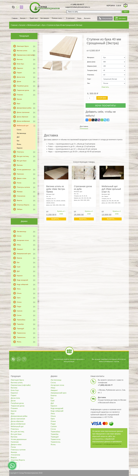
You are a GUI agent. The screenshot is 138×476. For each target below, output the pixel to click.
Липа (18, 289)
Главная (15, 18)
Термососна (21, 333)
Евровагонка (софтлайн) (25, 55)
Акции (79, 18)
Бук (18, 140)
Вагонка (20, 59)
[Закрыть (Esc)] (135, 2)
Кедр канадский (22, 280)
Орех (19, 298)
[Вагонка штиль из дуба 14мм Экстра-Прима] (56, 172)
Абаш (19, 245)
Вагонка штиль (22, 50)
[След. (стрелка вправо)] (134, 238)
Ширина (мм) (91, 66)
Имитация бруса (23, 46)
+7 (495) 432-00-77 (77, 4)
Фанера (19, 191)
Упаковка (90, 75)
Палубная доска (22, 86)
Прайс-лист (34, 18)
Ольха (19, 293)
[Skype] (13, 7)
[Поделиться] (131, 2)
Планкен (20, 95)
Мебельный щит (22, 125)
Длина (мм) (91, 62)
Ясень (19, 144)
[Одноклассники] (90, 120)
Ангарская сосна (23, 240)
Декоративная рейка (24, 108)
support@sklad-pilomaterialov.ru (77, 7)
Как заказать (44, 18)
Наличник (20, 174)
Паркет (19, 72)
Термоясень (21, 337)
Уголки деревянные (24, 169)
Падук (19, 306)
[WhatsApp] (17, 7)
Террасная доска (23, 90)
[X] (93, 120)
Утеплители (21, 196)
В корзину (102, 98)
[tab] (84, 126)
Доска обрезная (22, 117)
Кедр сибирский (22, 284)
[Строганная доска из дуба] (84, 172)
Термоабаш (21, 320)
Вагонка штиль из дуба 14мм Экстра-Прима (55, 189)
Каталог (23, 18)
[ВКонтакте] (87, 120)
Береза (19, 258)
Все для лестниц (23, 156)
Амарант (20, 249)
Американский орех (24, 253)
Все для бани (21, 161)
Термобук (20, 324)
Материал (90, 57)
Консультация (107, 18)
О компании (70, 18)
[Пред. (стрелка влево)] (4, 238)
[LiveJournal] (96, 120)
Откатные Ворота (23, 205)
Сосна (19, 129)
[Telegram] (108, 120)
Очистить (105, 87)
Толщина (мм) (92, 70)
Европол (20, 68)
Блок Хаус (20, 64)
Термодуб (20, 328)
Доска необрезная (23, 121)
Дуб (18, 137)
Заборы (19, 209)
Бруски (19, 99)
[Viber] (21, 7)
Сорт (89, 79)
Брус (18, 103)
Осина (19, 302)
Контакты (87, 18)
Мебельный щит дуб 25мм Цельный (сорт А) (111, 189)
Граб (18, 267)
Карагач (19, 148)
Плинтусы (20, 152)
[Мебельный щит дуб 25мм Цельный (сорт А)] (112, 172)
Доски (19, 81)
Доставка (122, 18)
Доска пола (21, 77)
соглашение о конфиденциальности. (107, 444)
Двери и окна (21, 178)
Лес (88, 83)
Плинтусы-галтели (23, 187)
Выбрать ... (56, 219)
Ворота (19, 200)
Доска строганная (23, 112)
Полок (19, 183)
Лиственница (21, 133)
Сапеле (19, 311)
